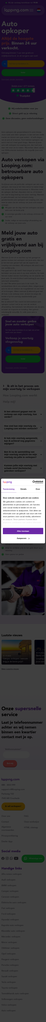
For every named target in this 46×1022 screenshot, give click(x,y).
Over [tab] (38, 489)
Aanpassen (21, 538)
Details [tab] (23, 489)
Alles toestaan (23, 531)
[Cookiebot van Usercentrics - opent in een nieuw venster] (32, 482)
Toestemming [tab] (8, 489)
